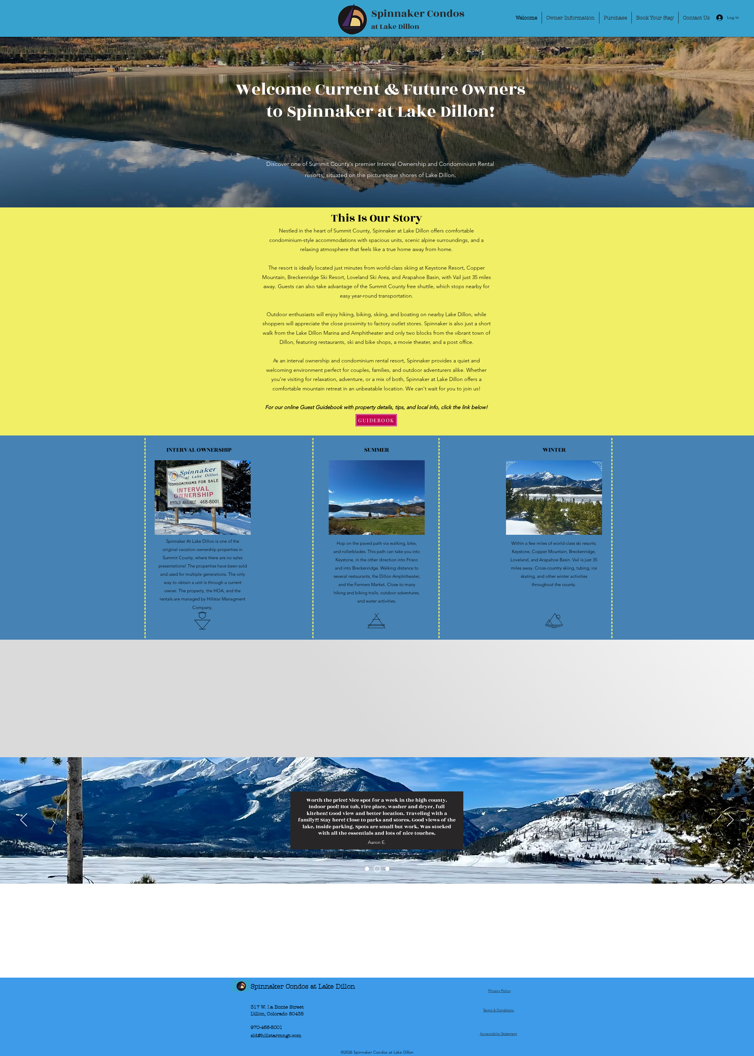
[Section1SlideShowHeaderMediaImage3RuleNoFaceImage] (387, 869)
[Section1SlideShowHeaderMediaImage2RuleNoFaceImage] (378, 869)
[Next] (730, 820)
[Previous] (23, 820)
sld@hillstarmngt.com (276, 1035)
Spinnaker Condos (419, 14)
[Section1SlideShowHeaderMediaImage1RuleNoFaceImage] (368, 868)
